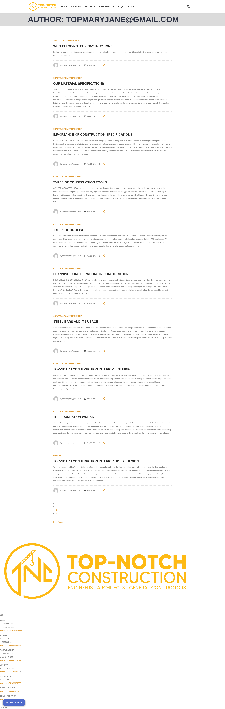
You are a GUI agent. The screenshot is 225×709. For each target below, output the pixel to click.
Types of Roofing (69, 230)
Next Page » (58, 522)
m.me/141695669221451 (10, 645)
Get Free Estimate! (14, 702)
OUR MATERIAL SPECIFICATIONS (78, 83)
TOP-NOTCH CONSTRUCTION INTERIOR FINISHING (92, 369)
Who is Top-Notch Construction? (82, 46)
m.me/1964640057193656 (11, 631)
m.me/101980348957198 (10, 691)
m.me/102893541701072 (10, 660)
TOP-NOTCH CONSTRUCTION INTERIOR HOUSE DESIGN (96, 461)
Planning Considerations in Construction (91, 274)
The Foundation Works (73, 417)
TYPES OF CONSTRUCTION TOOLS (80, 182)
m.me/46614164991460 (10, 672)
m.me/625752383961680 (10, 683)
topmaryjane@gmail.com (71, 65)
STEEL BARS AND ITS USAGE (75, 321)
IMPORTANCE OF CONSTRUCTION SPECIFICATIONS (92, 134)
